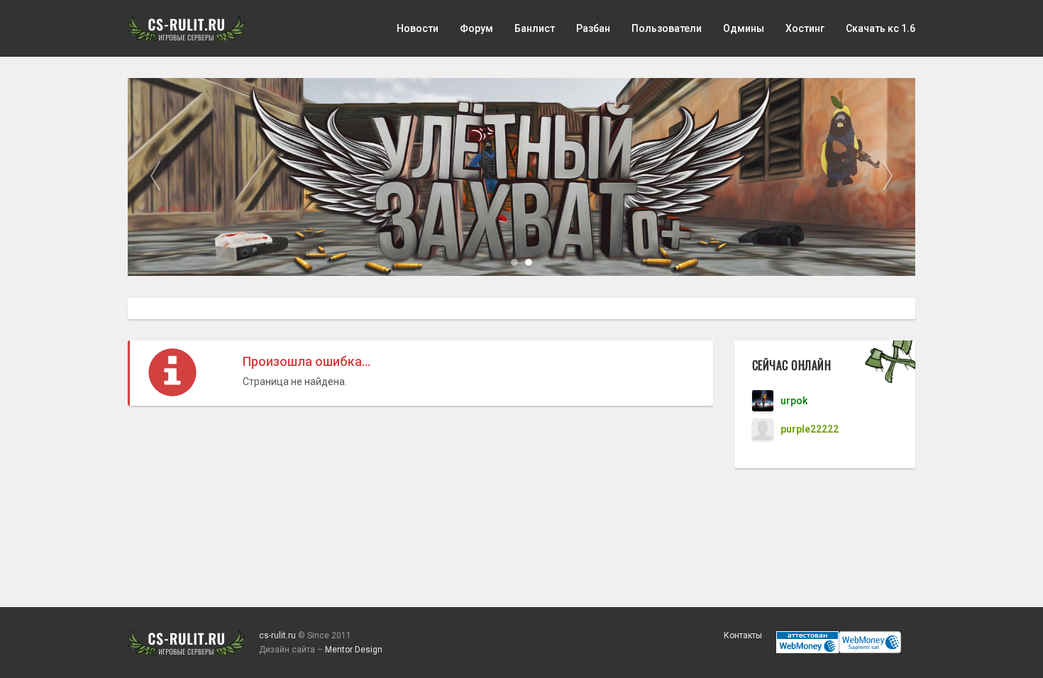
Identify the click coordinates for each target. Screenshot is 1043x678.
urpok (793, 400)
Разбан (593, 28)
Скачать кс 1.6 (880, 28)
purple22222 (809, 429)
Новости (417, 28)
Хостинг (804, 28)
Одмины (743, 28)
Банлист (534, 28)
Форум (476, 28)
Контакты (743, 635)
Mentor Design (353, 650)
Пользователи (666, 28)
